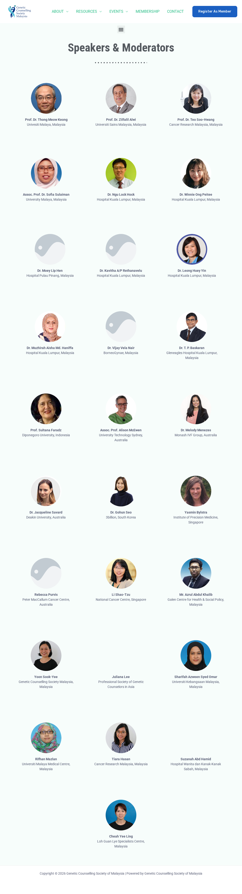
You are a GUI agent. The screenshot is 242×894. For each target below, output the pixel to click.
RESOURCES (86, 11)
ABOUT (58, 11)
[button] (214, 11)
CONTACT (175, 11)
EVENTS (116, 11)
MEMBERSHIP (148, 11)
